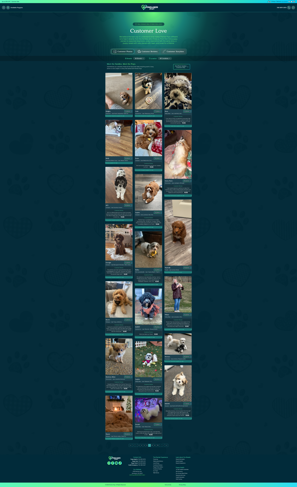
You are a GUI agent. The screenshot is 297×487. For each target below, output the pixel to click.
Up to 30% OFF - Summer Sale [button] (10, 1)
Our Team (155, 471)
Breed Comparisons (180, 463)
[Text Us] (293, 7)
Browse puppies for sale (111, 163)
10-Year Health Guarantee (182, 469)
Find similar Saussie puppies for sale (173, 418)
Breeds (129, 58)
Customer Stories (157, 469)
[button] (289, 2)
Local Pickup (156, 463)
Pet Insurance (179, 471)
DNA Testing (179, 479)
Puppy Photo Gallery (158, 467)
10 (157, 445)
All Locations (164, 58)
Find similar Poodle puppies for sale (173, 272)
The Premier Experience (160, 457)
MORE (184, 123)
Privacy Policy (182, 484)
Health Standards (180, 477)
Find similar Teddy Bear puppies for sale (174, 126)
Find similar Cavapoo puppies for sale (144, 170)
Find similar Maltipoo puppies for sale (115, 334)
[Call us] (289, 7)
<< (130, 445)
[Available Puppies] (8, 7)
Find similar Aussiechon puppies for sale (145, 116)
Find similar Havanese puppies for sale (174, 361)
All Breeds (138, 58)
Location (153, 58)
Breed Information (180, 459)
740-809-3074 (281, 7)
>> (166, 445)
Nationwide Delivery (158, 461)
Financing (155, 459)
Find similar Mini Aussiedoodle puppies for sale (146, 284)
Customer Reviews (157, 465)
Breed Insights (179, 461)
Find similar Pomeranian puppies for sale (174, 195)
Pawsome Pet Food (180, 475)
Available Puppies (17, 7)
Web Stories (156, 472)
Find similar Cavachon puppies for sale (115, 116)
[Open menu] (4, 7)
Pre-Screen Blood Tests (181, 473)
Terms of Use (168, 484)
